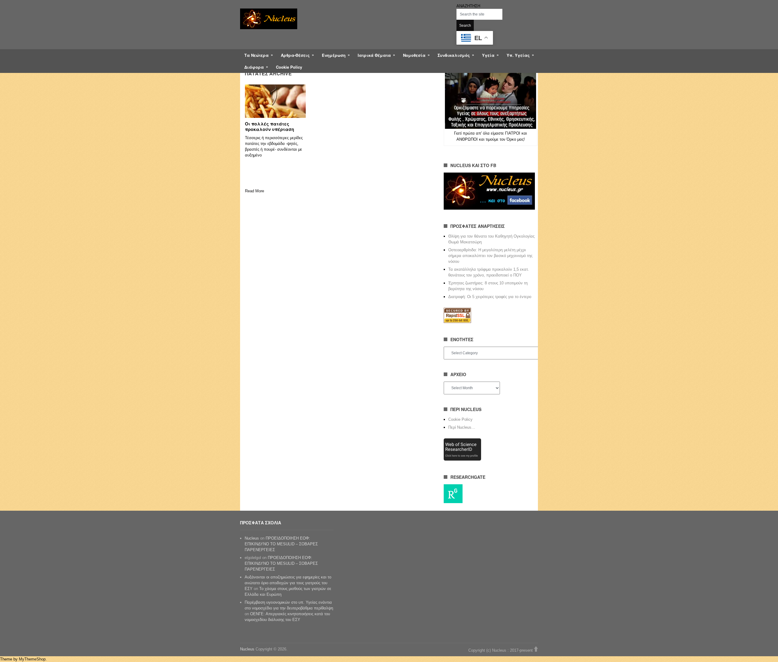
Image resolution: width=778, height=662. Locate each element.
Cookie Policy (289, 67)
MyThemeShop (32, 659)
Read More (254, 191)
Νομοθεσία (414, 55)
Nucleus (252, 538)
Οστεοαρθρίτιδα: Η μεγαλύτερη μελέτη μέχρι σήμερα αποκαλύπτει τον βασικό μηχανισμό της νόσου (490, 256)
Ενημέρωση (334, 55)
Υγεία (488, 55)
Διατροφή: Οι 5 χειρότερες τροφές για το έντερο (489, 296)
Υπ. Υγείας (518, 55)
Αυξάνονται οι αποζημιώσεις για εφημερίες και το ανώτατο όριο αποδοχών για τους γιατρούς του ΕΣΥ (288, 583)
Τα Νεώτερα (256, 55)
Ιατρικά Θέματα (374, 55)
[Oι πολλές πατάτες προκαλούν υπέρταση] (275, 101)
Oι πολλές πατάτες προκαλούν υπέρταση (269, 126)
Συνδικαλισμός (454, 55)
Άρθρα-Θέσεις (295, 55)
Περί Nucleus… (461, 427)
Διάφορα (254, 67)
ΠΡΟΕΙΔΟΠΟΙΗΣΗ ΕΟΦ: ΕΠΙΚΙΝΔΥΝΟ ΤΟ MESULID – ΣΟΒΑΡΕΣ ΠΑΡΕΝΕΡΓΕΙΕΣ (281, 544)
